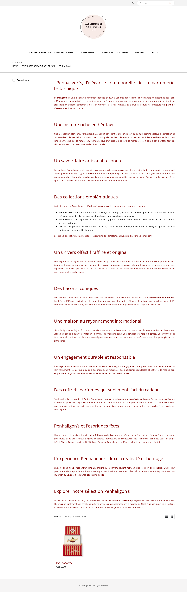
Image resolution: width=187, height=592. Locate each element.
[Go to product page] (72, 540)
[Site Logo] (93, 27)
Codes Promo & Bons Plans (114, 52)
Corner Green (87, 52)
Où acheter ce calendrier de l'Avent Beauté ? (86, 527)
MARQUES (139, 52)
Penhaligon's (23, 80)
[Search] (170, 3)
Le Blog (154, 52)
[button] (166, 516)
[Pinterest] (133, 3)
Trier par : (58, 516)
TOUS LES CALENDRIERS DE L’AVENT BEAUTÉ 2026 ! (51, 52)
